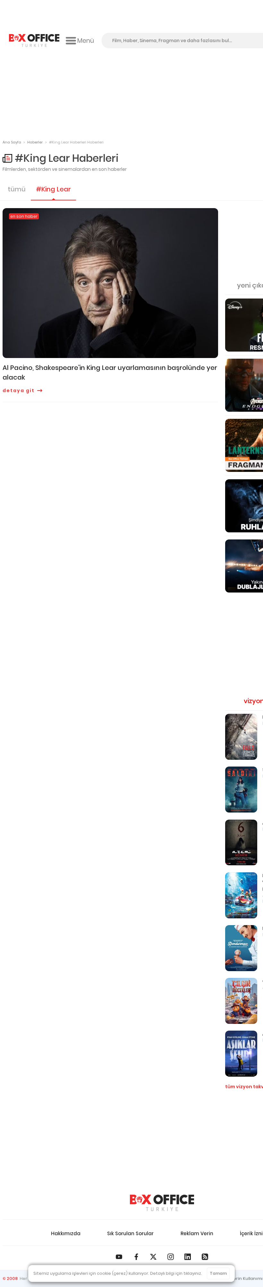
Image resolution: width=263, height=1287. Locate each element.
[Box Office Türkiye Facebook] (136, 1257)
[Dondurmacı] (241, 948)
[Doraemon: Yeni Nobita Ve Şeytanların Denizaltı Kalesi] (241, 895)
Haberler (35, 142)
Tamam (218, 1273)
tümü (17, 189)
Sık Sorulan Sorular (130, 1233)
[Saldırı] (241, 790)
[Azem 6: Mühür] (241, 843)
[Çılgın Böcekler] (241, 1001)
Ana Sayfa (12, 142)
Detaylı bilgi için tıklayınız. (176, 1273)
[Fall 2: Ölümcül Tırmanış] (241, 737)
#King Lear (53, 189)
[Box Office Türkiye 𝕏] (153, 1257)
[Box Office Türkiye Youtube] (119, 1257)
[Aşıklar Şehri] (241, 1054)
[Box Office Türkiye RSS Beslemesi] (205, 1257)
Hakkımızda (66, 1233)
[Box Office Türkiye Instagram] (171, 1257)
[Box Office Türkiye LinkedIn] (188, 1257)
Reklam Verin (197, 1233)
